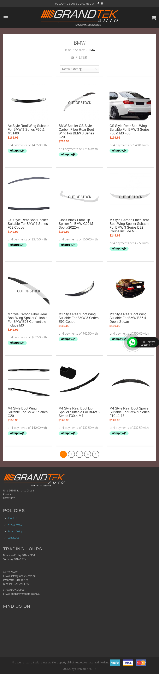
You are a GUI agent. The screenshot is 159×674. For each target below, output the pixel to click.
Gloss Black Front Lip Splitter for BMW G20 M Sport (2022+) (76, 223)
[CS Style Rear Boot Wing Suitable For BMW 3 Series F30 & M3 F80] (130, 100)
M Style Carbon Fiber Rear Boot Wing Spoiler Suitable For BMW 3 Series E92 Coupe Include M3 (129, 225)
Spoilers (80, 50)
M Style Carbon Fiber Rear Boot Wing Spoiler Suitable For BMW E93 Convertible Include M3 (27, 319)
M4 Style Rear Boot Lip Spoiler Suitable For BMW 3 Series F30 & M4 (79, 412)
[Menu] (5, 17)
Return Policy (14, 531)
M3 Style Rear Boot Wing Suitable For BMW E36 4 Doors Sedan (128, 317)
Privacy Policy (14, 524)
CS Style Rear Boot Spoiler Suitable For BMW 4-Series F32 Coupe (28, 223)
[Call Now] (132, 342)
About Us (12, 518)
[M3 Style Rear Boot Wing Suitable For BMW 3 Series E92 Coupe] (79, 289)
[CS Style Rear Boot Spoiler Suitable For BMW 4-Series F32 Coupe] (28, 194)
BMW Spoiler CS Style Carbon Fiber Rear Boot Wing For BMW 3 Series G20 (76, 131)
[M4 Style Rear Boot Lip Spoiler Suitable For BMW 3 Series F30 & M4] (79, 383)
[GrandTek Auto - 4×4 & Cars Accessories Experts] (79, 17)
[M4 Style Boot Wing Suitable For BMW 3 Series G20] (28, 383)
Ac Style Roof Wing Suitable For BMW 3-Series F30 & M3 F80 (28, 129)
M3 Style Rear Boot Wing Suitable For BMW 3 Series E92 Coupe (79, 317)
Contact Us (13, 537)
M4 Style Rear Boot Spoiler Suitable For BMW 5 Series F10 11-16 (129, 412)
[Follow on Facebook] (98, 3)
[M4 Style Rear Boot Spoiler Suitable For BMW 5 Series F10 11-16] (130, 383)
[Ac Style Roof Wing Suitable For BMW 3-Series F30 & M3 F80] (28, 100)
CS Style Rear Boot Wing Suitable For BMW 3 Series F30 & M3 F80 (129, 129)
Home (67, 50)
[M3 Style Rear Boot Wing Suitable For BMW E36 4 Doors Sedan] (130, 289)
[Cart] (154, 17)
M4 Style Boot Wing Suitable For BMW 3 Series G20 (28, 412)
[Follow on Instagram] (102, 3)
